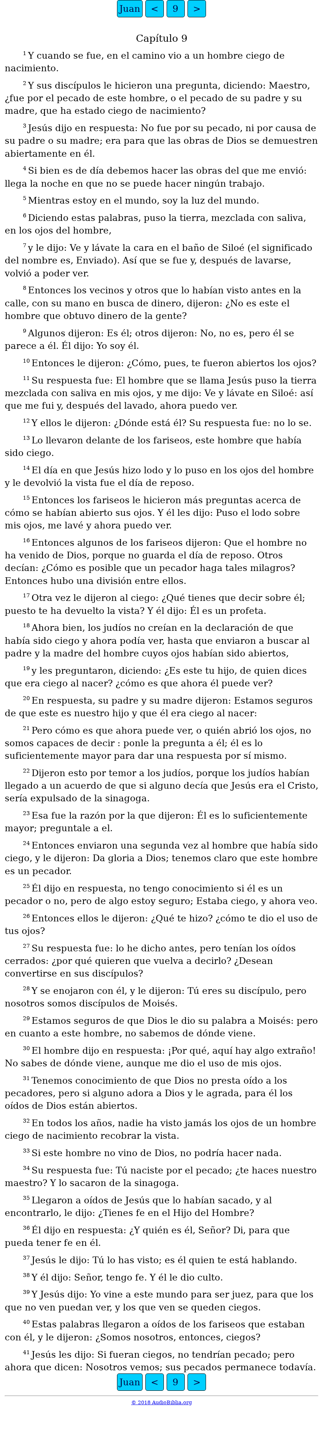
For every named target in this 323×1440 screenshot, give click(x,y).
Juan (129, 9)
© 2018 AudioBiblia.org (161, 1402)
